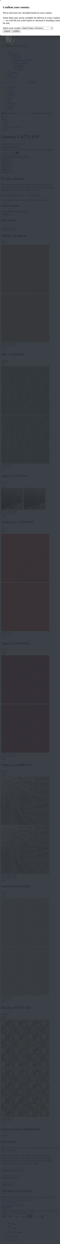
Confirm (16, 31)
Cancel (7, 31)
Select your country (12, 28)
